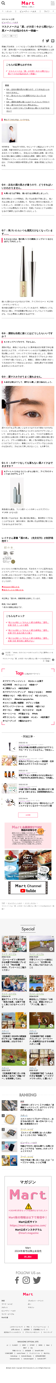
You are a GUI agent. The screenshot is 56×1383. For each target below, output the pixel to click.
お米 (40, 710)
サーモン (8, 710)
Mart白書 (5, 1317)
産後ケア (34, 685)
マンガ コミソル (34, 1353)
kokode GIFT (42, 1358)
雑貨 (3, 1301)
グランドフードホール (14, 706)
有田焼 (30, 706)
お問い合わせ (15, 1329)
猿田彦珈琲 (24, 688)
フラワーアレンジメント (15, 681)
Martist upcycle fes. (25, 699)
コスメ (5, 36)
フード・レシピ (7, 1304)
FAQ (28, 1327)
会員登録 (26, 1329)
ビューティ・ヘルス (28, 11)
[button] (2, 11)
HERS (40, 1345)
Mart (47, 1345)
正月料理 (8, 685)
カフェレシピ (21, 685)
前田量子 (46, 717)
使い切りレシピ (26, 695)
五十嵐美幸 (24, 717)
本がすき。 (47, 1353)
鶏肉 (18, 710)
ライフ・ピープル (8, 1314)
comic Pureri (21, 1353)
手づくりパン (10, 717)
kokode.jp (14, 1356)
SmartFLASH (39, 1350)
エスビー (8, 699)
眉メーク (13, 36)
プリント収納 (33, 703)
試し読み (28, 1256)
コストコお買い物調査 (14, 703)
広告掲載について (39, 1329)
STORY (32, 1345)
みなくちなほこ (36, 692)
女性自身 (28, 1350)
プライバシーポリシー (32, 1332)
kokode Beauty (26, 1356)
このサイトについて (16, 1327)
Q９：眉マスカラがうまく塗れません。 (22, 105)
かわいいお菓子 (36, 681)
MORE (28, 815)
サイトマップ (47, 1332)
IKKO (49, 692)
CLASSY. (15, 1345)
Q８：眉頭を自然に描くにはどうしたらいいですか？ (28, 102)
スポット (5, 1307)
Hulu (35, 713)
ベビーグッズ (10, 721)
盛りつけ (41, 706)
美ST (25, 1348)
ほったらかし (42, 695)
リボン (35, 717)
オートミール (10, 713)
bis (32, 1348)
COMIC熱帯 (9, 1353)
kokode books (15, 1358)
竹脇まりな (25, 713)
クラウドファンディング (15, 692)
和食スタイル (17, 1350)
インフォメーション (39, 1327)
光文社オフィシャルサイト (12, 1332)
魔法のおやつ (26, 721)
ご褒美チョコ (10, 688)
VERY (24, 1345)
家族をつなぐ (9, 695)
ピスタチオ (29, 710)
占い (29, 1304)
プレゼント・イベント (36, 1301)
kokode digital (28, 1358)
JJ (7, 1345)
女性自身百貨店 (40, 1356)
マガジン (31, 1307)
